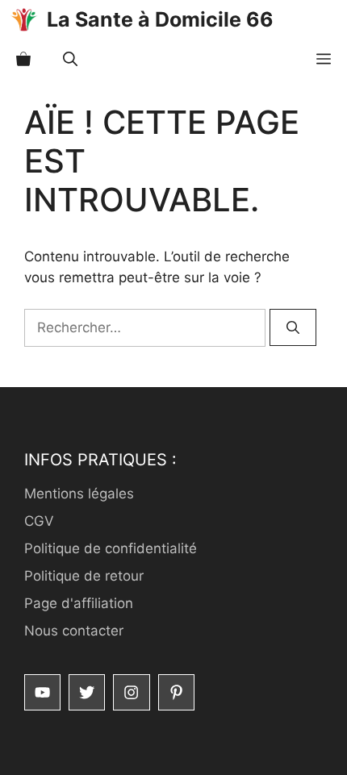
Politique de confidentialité (110, 548)
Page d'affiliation (78, 603)
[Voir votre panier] (23, 59)
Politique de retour (84, 576)
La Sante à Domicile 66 (160, 19)
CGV (39, 521)
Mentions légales (79, 493)
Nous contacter (73, 631)
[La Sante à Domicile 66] (23, 20)
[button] (70, 59)
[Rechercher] (293, 327)
